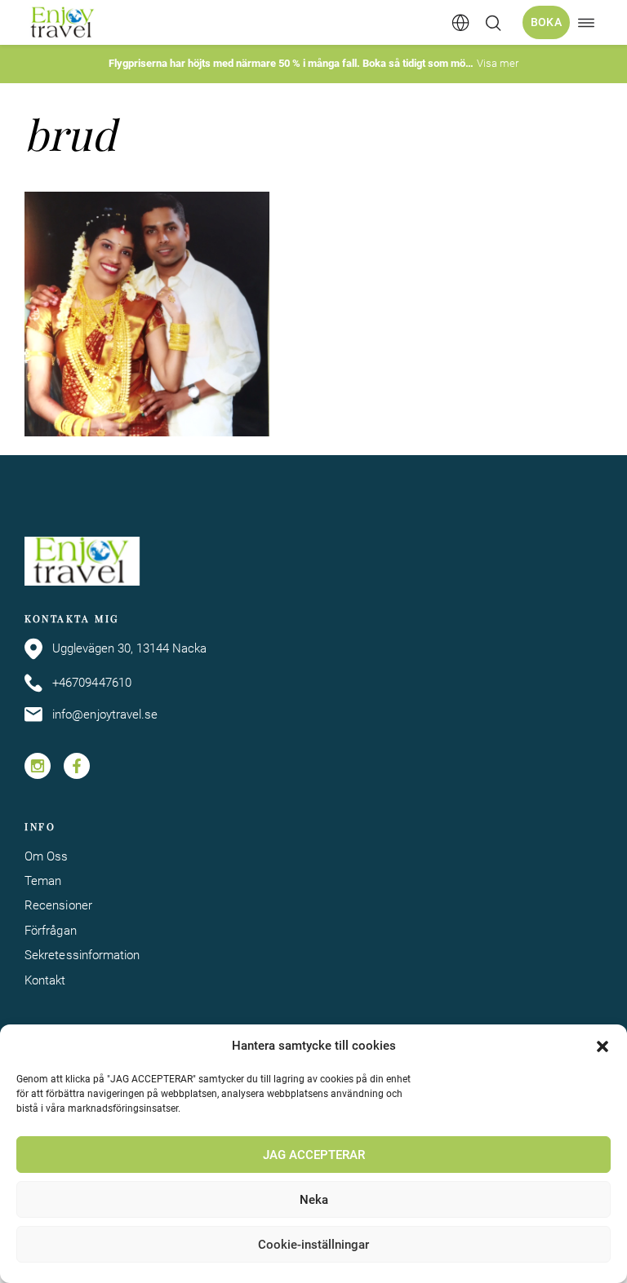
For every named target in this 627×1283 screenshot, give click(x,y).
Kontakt (45, 980)
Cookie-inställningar (313, 1244)
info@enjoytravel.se (105, 714)
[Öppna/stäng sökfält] (493, 23)
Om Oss (46, 856)
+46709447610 (91, 682)
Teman (42, 881)
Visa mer (497, 63)
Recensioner (58, 905)
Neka (314, 1199)
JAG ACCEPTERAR (314, 1155)
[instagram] (37, 766)
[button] (602, 1046)
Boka (546, 22)
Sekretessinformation (82, 955)
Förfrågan (50, 930)
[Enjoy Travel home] (63, 22)
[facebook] (77, 766)
